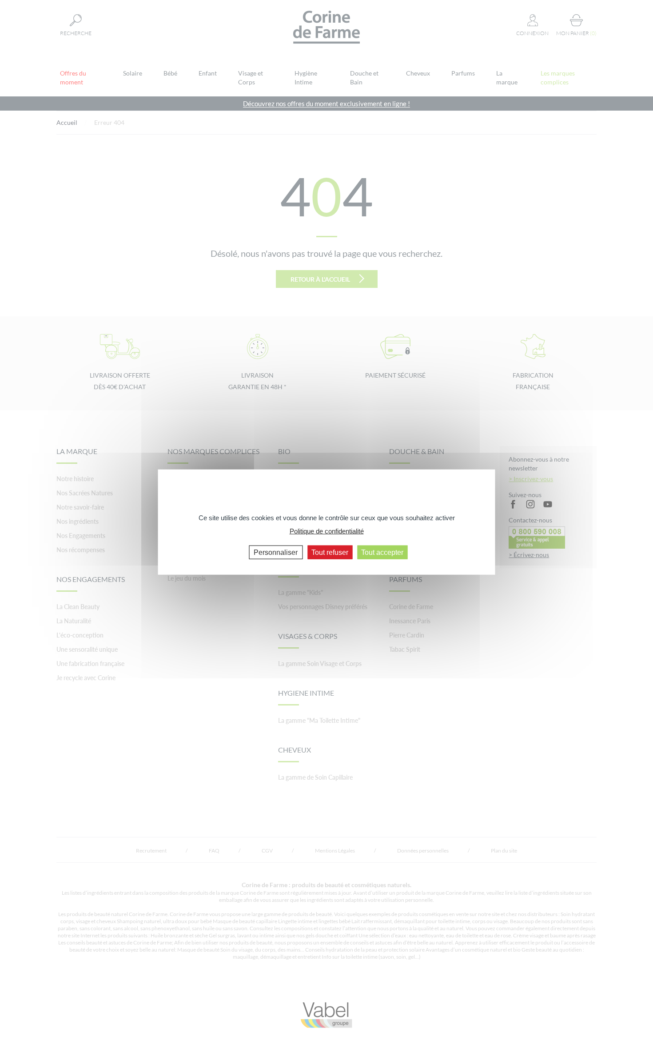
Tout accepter (382, 552)
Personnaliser (276, 552)
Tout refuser (329, 552)
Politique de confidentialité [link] (327, 531)
